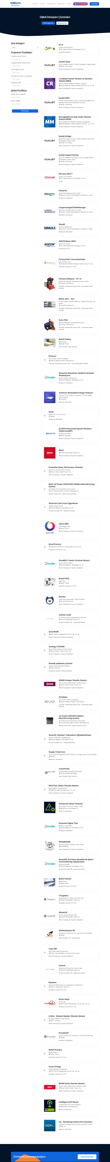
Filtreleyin (26, 111)
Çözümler (35, 4)
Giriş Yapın (94, 4)
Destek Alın (63, 23)
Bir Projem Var (48, 23)
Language (16, 5)
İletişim (69, 4)
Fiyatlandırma (51, 4)
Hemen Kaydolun (87, 1157)
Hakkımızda (61, 4)
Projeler (42, 4)
